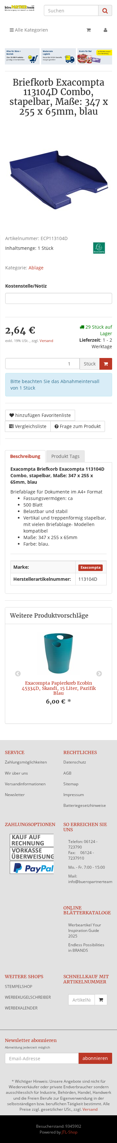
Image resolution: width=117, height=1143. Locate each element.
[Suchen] (105, 10)
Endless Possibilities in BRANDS (86, 947)
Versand (46, 340)
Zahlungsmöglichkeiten (26, 762)
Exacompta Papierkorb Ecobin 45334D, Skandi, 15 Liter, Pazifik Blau (59, 688)
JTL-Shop (69, 1132)
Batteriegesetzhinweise (84, 805)
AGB (67, 773)
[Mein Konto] (105, 30)
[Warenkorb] (89, 30)
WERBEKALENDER (21, 1008)
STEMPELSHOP (18, 986)
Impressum (73, 794)
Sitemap (70, 784)
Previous (18, 674)
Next (99, 674)
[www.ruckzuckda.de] (19, 8)
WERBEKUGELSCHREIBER (28, 997)
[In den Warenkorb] (105, 364)
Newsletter (15, 794)
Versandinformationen (25, 784)
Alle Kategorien (31, 30)
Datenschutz (74, 762)
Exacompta (91, 567)
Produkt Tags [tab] (65, 456)
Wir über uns (16, 773)
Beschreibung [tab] (25, 456)
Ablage (36, 267)
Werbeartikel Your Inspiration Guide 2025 (84, 930)
